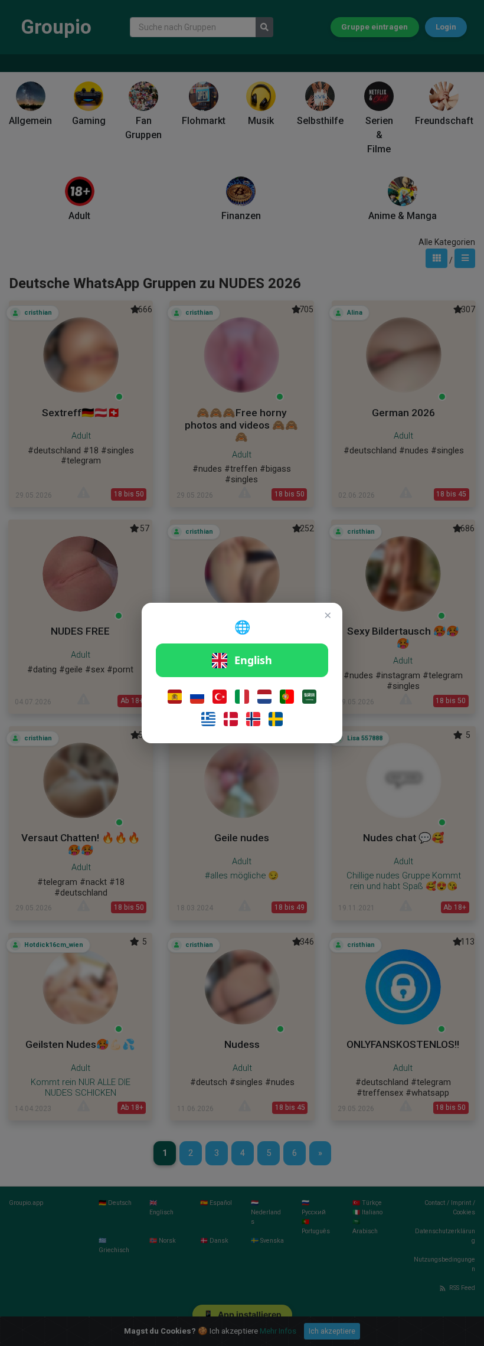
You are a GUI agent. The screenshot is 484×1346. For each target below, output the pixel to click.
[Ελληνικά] (208, 719)
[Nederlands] (264, 697)
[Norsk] (253, 719)
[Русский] (197, 697)
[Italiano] (242, 697)
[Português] (287, 697)
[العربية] (309, 697)
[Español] (175, 697)
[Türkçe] (220, 697)
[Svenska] (276, 719)
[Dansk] (231, 719)
